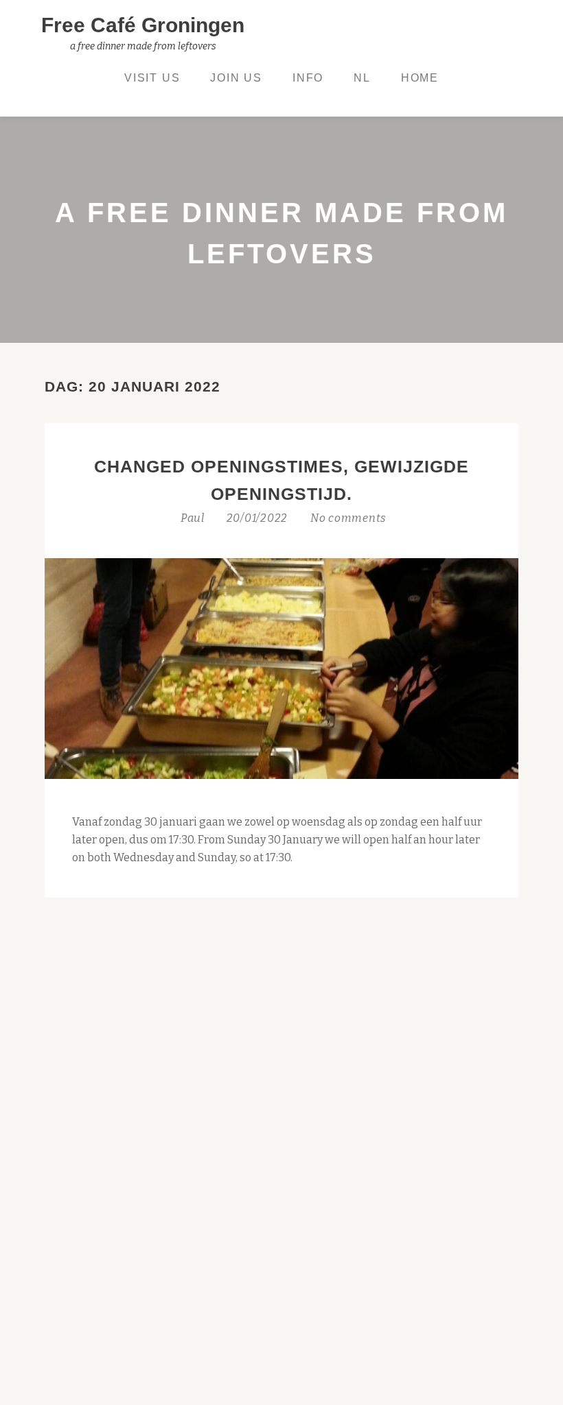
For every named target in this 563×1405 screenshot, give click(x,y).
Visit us (152, 78)
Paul (194, 518)
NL (362, 78)
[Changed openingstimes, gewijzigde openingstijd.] (281, 667)
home (420, 78)
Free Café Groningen (142, 25)
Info (307, 78)
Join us (236, 78)
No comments (348, 518)
